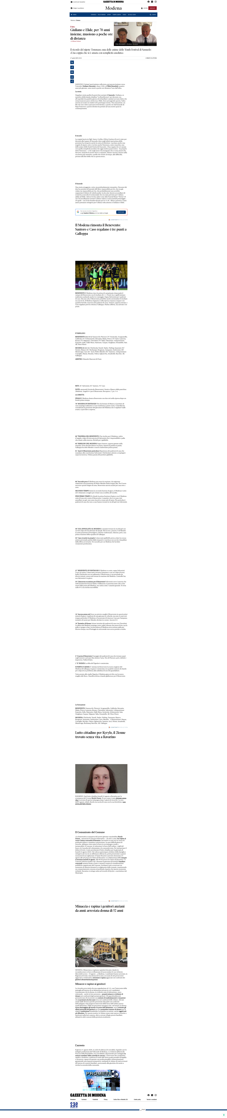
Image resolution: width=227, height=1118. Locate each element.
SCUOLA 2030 (132, 14)
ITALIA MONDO (102, 14)
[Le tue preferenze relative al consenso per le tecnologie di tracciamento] (224, 1115)
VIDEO (124, 14)
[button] (101, 1080)
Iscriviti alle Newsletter (79, 2)
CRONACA (93, 14)
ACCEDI (145, 8)
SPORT (109, 14)
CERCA (154, 14)
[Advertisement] (88, 72)
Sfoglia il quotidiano (78, 8)
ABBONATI (152, 8)
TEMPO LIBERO (117, 14)
